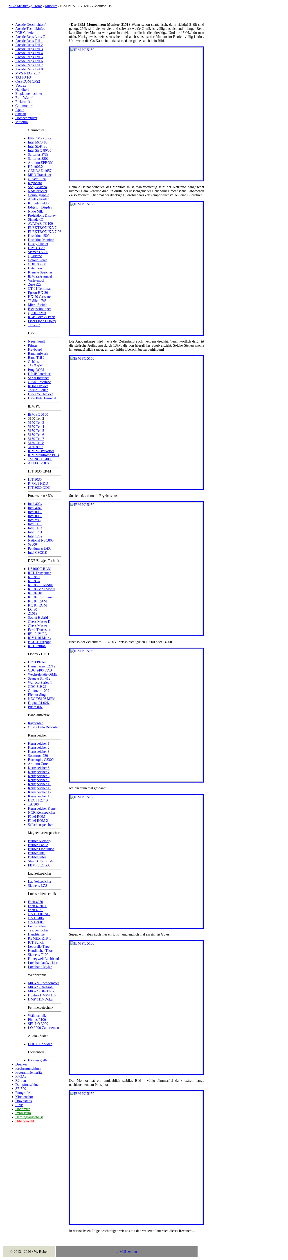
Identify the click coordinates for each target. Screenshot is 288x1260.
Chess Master (37, 626)
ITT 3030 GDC (39, 487)
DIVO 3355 (36, 248)
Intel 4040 (35, 508)
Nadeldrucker (37, 191)
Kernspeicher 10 (39, 784)
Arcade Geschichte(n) (30, 24)
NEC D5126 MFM (41, 699)
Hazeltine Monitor (41, 240)
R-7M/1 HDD (38, 483)
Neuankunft (36, 341)
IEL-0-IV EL (37, 634)
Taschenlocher (38, 930)
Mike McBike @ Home (25, 6)
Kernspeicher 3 (39, 751)
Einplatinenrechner (28, 93)
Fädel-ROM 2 (38, 820)
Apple (19, 110)
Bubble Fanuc (38, 845)
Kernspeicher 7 (39, 772)
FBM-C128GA (39, 865)
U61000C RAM (39, 569)
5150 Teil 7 (36, 439)
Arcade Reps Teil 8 (29, 69)
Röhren (20, 1080)
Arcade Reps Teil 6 (29, 61)
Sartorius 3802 (38, 158)
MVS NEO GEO (27, 73)
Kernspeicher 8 (39, 776)
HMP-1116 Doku (40, 999)
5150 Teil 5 (36, 431)
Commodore (24, 106)
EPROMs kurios (40, 138)
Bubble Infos (37, 857)
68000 (32, 544)
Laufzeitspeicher (39, 881)
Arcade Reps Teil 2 (29, 45)
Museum (51, 6)
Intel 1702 (35, 536)
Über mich (22, 1109)
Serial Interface (38, 378)
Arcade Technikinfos (30, 28)
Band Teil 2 (36, 357)
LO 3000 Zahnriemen (43, 1028)
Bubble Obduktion (41, 849)
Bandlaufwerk (38, 353)
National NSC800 (41, 540)
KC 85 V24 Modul (41, 589)
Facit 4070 (35, 902)
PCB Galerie (24, 33)
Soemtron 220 (38, 755)
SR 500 (20, 1089)
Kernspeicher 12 (39, 792)
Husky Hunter (38, 244)
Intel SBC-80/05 (39, 150)
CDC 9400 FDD (40, 670)
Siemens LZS (37, 885)
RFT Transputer (39, 573)
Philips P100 (37, 1019)
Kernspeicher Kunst (42, 808)
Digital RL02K (39, 703)
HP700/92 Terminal (42, 398)
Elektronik (22, 102)
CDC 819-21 (37, 686)
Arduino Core (38, 764)
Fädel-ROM (36, 816)
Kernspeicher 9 (39, 780)
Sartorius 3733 (38, 154)
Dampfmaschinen (27, 1084)
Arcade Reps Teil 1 (29, 41)
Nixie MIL (35, 211)
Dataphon (35, 268)
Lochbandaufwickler (42, 963)
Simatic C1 (36, 219)
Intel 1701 (35, 532)
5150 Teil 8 (36, 443)
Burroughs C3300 (41, 760)
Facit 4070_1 (37, 906)
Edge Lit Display (40, 207)
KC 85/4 (34, 581)
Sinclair (20, 114)
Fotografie (22, 1093)
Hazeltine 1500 (39, 236)
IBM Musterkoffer (41, 451)
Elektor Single (38, 695)
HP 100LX (36, 167)
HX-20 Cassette (39, 297)
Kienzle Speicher (40, 272)
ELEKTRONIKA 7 (42, 227)
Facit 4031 (35, 910)
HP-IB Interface (39, 374)
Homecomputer (26, 118)
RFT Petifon (37, 646)
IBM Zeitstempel (40, 276)
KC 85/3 (34, 577)
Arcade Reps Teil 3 (29, 49)
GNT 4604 (36, 922)
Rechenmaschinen (28, 1068)
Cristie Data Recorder (43, 727)
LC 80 (32, 609)
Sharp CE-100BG (41, 861)
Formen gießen (38, 1060)
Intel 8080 (35, 516)
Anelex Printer (38, 199)
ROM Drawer (38, 386)
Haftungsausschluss (29, 1117)
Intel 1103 (35, 528)
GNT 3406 (36, 918)
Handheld (22, 89)
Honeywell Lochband (43, 959)
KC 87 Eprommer (41, 597)
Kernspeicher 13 (39, 796)
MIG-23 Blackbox (41, 991)
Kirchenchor (24, 1097)
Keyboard (35, 183)
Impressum (23, 1113)
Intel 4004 (35, 504)
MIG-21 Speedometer (43, 983)
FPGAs (20, 1076)
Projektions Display (42, 215)
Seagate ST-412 (39, 678)
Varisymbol (36, 280)
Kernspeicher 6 (39, 768)
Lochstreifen (37, 926)
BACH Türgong (40, 642)
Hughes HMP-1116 (42, 995)
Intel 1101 (35, 524)
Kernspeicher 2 (39, 747)
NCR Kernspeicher (41, 812)
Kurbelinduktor (39, 203)
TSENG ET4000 (40, 459)
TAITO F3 (23, 77)
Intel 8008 (35, 512)
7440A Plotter (38, 390)
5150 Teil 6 (36, 435)
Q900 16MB (37, 313)
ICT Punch (36, 942)
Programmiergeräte (28, 1072)
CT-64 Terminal (39, 288)
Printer (32, 345)
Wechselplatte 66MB (43, 674)
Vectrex (20, 85)
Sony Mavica (37, 187)
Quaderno (35, 256)
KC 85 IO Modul (40, 585)
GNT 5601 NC (39, 914)
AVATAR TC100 (40, 223)
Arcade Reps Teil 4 (29, 53)
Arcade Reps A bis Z (30, 37)
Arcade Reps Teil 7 (29, 65)
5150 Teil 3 (36, 422)
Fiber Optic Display (42, 321)
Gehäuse (34, 362)
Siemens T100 (38, 955)
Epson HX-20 (38, 292)
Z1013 (32, 613)
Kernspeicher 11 (39, 788)
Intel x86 (34, 520)
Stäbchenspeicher (40, 825)
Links (19, 1105)
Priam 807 (35, 707)
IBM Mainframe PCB (43, 455)
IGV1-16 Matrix (39, 638)
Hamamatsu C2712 (41, 666)
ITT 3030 (35, 479)
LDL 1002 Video (40, 1044)
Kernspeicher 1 (39, 743)
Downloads (23, 1101)
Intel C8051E (37, 552)
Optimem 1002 (38, 691)
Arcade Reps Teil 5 (29, 57)
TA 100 (33, 804)
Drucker (21, 1064)
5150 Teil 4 (36, 426)
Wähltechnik (37, 1015)
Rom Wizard (24, 98)
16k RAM (35, 366)
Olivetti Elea (37, 179)
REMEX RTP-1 (39, 938)
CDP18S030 (37, 264)
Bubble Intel (36, 853)
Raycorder (35, 723)
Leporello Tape (39, 946)
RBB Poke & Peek (41, 317)
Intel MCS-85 (37, 142)
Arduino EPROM (40, 162)
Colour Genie (37, 260)
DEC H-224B (38, 800)
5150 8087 (35, 447)
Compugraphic (38, 195)
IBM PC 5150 (38, 414)
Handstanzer (37, 934)
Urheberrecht (24, 1121)
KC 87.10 (35, 593)
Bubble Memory (39, 841)
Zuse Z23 (35, 284)
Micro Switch (37, 305)
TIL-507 (34, 325)
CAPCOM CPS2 (27, 81)
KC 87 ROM (37, 605)
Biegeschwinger (39, 309)
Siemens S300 (38, 252)
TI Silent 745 (37, 301)
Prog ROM (36, 370)
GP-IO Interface (39, 382)
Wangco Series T (40, 682)
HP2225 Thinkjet (40, 394)
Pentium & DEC (40, 548)
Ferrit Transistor (39, 630)
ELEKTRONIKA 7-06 (44, 232)
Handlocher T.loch (41, 950)
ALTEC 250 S (38, 463)
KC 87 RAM (37, 601)
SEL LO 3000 (38, 1024)
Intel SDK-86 (37, 146)
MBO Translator (39, 175)
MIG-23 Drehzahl (41, 987)
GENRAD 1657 (40, 171)
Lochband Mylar (40, 967)
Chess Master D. (40, 621)
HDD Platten (37, 662)
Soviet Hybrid (38, 617)
